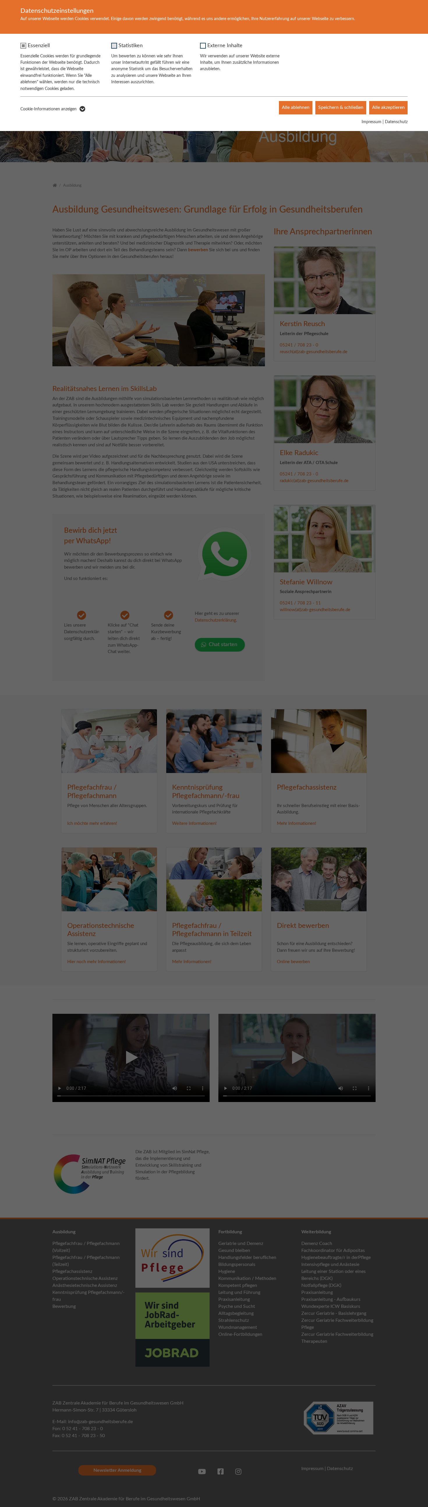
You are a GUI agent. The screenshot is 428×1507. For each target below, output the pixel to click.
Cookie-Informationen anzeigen (48, 109)
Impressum (371, 122)
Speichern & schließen (340, 107)
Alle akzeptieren (388, 107)
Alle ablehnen (295, 107)
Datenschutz (396, 122)
